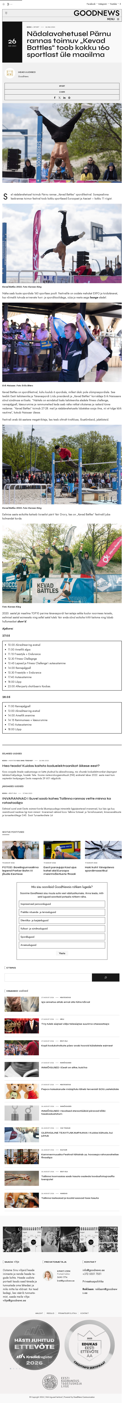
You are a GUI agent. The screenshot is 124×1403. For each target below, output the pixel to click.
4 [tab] (19, 1368)
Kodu (29, 27)
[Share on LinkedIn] (64, 97)
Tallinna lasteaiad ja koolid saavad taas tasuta (70, 1198)
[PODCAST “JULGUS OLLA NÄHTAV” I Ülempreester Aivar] (31, 1239)
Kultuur (63, 1150)
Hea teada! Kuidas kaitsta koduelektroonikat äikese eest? (51, 766)
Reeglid (50, 1313)
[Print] (69, 97)
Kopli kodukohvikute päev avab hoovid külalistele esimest (77, 1045)
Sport (36, 27)
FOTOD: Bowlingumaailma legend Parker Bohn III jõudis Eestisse (20, 871)
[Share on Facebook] (54, 97)
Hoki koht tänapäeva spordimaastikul (99, 869)
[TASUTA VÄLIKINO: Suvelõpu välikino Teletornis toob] (12, 1239)
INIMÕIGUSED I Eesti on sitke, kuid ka (64, 1067)
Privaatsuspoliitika (93, 1281)
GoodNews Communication (84, 1397)
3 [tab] (16, 1368)
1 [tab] (10, 1368)
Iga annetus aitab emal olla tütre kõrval (65, 1002)
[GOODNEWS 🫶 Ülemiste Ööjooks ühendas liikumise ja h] (70, 1239)
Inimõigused (65, 1062)
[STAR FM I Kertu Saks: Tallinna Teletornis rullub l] (50, 1239)
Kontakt (84, 1313)
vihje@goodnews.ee (14, 1300)
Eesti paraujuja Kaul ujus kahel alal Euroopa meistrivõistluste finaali (60, 871)
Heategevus (65, 997)
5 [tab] (22, 1368)
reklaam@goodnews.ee (100, 1291)
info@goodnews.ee (94, 1270)
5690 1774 (62, 1277)
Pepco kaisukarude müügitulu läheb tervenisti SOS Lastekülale (80, 1089)
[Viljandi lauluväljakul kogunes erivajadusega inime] (108, 1239)
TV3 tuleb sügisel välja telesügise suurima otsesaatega (75, 1023)
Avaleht (39, 1313)
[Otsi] (105, 977)
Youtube (113, 3)
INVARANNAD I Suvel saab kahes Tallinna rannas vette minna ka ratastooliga (56, 801)
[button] (4, 9)
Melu (62, 1019)
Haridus (63, 1193)
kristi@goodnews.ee (65, 1281)
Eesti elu (64, 1041)
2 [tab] (13, 1368)
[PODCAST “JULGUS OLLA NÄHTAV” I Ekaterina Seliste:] (89, 1239)
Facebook (91, 3)
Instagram (102, 3)
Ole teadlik (65, 1128)
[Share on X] (59, 97)
